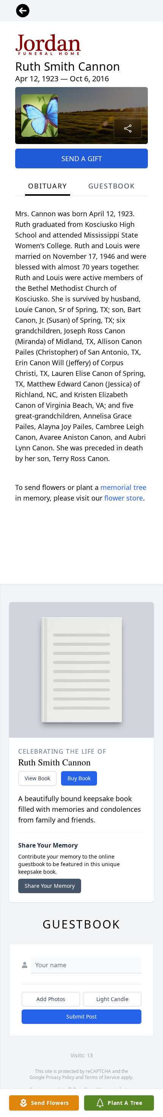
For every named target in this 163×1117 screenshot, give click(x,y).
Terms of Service (102, 1077)
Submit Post (81, 1016)
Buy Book (79, 778)
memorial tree (123, 487)
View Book (37, 778)
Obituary (47, 185)
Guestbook (111, 185)
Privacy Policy (60, 1077)
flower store (123, 497)
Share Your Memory (50, 885)
